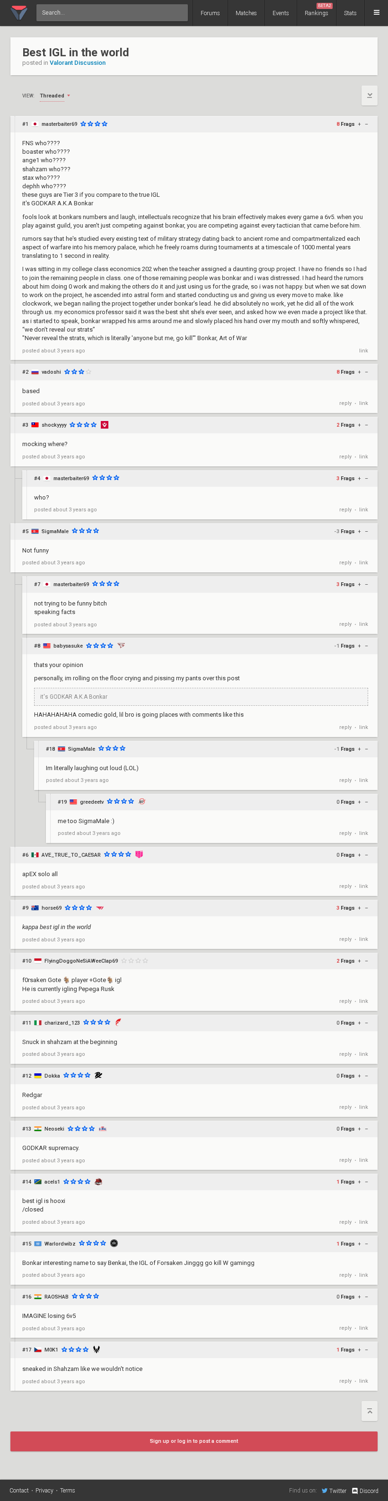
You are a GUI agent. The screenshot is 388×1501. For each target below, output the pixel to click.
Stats (350, 13)
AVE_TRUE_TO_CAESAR (71, 855)
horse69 (52, 908)
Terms (67, 1490)
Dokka (52, 1076)
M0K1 (51, 1350)
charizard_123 (62, 1023)
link (363, 350)
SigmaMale (55, 531)
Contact (19, 1490)
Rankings (318, 10)
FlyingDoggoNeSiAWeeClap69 (81, 961)
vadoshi (51, 372)
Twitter (337, 1491)
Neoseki (54, 1129)
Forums (210, 13)
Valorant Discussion (78, 62)
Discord (369, 1491)
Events (281, 13)
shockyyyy (54, 425)
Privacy (44, 1490)
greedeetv (92, 802)
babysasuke (68, 646)
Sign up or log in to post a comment (194, 1441)
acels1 (52, 1182)
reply (345, 403)
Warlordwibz (60, 1244)
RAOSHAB (56, 1297)
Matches (246, 13)
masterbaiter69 (59, 124)
